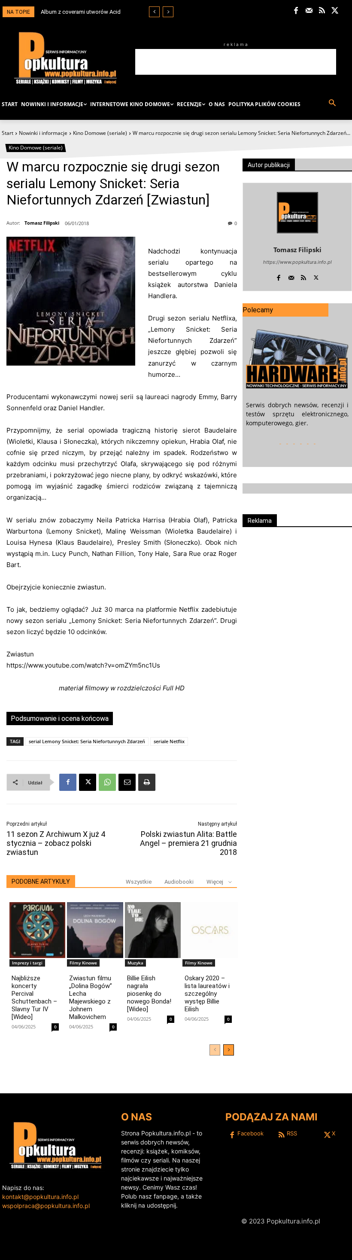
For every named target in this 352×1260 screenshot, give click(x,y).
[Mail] (308, 11)
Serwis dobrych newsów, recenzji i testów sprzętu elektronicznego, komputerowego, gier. (297, 414)
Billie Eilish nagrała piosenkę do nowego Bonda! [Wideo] (149, 993)
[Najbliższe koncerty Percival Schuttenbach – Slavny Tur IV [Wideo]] (37, 930)
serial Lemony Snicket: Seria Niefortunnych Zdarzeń (87, 741)
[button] (332, 103)
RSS (292, 1133)
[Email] (127, 782)
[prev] (154, 11)
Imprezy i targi (27, 963)
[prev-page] (214, 1050)
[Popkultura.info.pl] (65, 58)
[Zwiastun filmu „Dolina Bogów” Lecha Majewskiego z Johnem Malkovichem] (95, 930)
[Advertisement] (235, 62)
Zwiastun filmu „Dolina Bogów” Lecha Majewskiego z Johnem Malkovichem (90, 997)
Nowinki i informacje (43, 133)
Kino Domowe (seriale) (100, 133)
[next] (168, 11)
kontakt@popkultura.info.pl (40, 1196)
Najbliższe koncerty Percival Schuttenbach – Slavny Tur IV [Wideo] (34, 997)
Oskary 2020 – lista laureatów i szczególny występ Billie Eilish (207, 993)
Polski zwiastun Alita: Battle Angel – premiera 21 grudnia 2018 (188, 843)
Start (7, 133)
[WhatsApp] (107, 782)
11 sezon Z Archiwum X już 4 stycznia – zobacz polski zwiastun (55, 843)
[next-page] (228, 1050)
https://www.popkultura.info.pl (297, 262)
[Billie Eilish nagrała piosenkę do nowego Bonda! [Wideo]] (153, 930)
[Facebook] (296, 11)
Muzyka (135, 963)
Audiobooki (179, 882)
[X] (335, 11)
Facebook (250, 1133)
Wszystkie (139, 882)
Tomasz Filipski (41, 223)
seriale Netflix (169, 741)
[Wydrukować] (146, 782)
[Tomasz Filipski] (297, 212)
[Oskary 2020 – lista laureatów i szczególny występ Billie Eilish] (210, 930)
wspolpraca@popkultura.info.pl (46, 1205)
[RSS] (322, 11)
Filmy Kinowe (83, 963)
